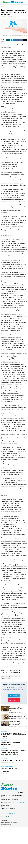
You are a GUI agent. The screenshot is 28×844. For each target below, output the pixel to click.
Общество (4, 731)
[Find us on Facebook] (3, 816)
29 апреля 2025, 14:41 (18, 16)
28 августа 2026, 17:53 (22, 726)
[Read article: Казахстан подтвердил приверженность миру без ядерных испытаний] (5, 708)
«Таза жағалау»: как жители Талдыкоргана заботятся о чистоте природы (13, 734)
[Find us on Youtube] (6, 816)
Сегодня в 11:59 (4, 756)
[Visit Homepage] (13, 2)
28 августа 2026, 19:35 (22, 718)
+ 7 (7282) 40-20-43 (19, 802)
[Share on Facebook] (17, 40)
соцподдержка (6, 678)
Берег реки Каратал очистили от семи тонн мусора (12, 761)
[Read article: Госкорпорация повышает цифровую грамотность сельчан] (5, 717)
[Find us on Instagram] (1, 816)
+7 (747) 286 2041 (11, 814)
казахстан (17, 676)
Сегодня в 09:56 (20, 712)
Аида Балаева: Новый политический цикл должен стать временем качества (17, 723)
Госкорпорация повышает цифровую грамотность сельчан (17, 715)
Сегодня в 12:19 (4, 746)
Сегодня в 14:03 (4, 738)
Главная (3, 6)
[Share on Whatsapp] (8, 40)
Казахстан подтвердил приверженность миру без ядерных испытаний (16, 708)
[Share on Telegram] (13, 40)
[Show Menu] (26, 2)
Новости (8, 6)
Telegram (15, 695)
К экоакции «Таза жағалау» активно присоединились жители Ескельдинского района (13, 752)
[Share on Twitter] (25, 40)
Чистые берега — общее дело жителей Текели (11, 743)
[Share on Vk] (21, 40)
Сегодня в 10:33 (4, 764)
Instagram (15, 700)
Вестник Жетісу (6, 16)
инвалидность (9, 676)
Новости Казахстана (16, 6)
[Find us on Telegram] (8, 816)
